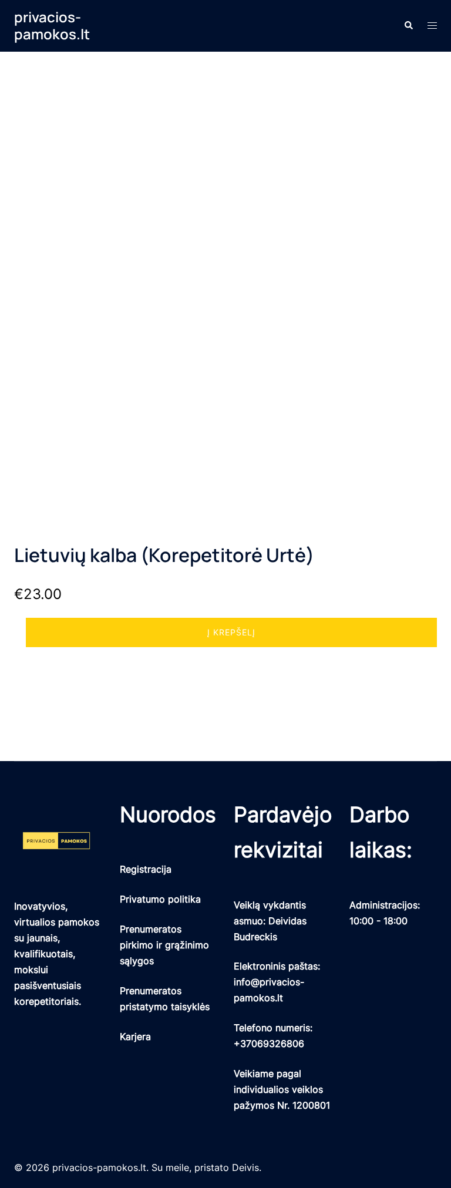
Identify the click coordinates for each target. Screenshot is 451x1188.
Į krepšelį (231, 632)
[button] (408, 26)
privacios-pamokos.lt (52, 25)
